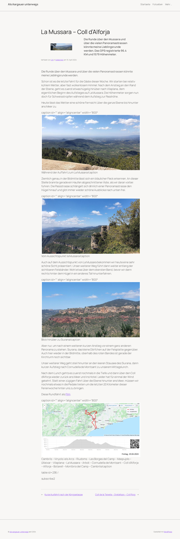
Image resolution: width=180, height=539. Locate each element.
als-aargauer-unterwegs (19, 532)
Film (68, 394)
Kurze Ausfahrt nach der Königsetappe (64, 494)
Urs (52, 60)
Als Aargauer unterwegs (23, 4)
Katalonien (59, 60)
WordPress (168, 532)
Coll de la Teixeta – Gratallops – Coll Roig (115, 494)
